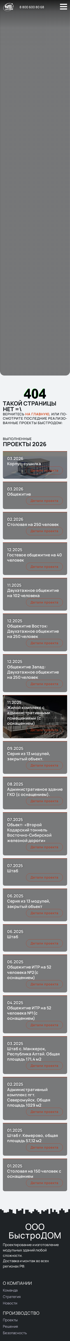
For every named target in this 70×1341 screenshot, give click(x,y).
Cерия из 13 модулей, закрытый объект (28, 903)
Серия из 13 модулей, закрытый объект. (28, 756)
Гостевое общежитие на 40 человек (34, 557)
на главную (37, 414)
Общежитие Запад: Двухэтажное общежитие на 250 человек (33, 672)
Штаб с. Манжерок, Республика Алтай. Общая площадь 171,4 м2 (33, 1054)
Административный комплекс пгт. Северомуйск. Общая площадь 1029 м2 (28, 1097)
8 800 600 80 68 (32, 7)
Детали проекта (44, 470)
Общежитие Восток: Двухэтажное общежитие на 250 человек (33, 631)
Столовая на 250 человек (33, 524)
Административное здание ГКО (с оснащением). (35, 791)
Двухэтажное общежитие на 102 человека (33, 593)
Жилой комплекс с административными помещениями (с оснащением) (28, 715)
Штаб (12, 871)
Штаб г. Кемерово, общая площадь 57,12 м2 (32, 1138)
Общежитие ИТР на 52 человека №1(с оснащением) (29, 1013)
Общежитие (19, 494)
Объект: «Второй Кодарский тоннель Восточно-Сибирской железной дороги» (29, 832)
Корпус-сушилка (24, 463)
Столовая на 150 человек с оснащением (34, 1173)
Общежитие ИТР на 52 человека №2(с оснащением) (29, 972)
